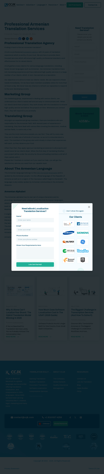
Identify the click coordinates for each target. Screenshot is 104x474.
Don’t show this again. (75, 211)
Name (19, 216)
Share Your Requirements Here (28, 245)
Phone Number (22, 236)
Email (18, 226)
